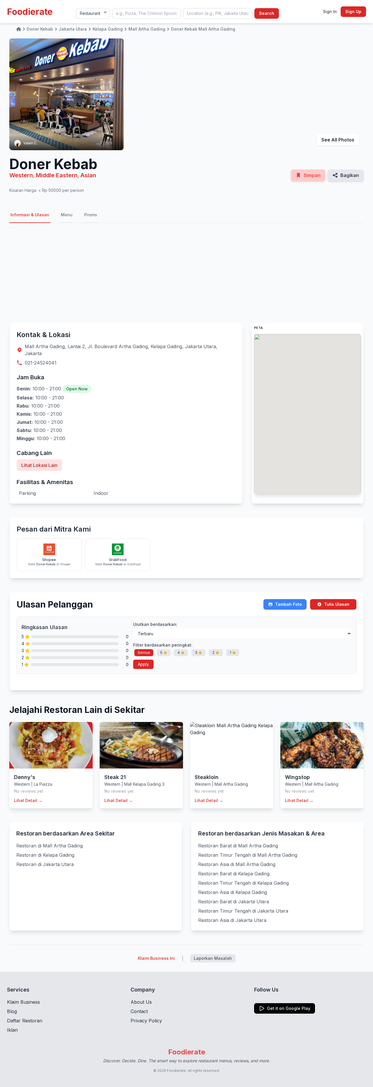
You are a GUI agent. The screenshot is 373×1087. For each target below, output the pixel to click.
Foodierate (30, 11)
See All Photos (337, 140)
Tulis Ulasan (336, 604)
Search (266, 13)
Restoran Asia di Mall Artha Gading (236, 864)
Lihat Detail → (28, 800)
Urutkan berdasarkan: (155, 624)
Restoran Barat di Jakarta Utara (233, 901)
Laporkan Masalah (213, 958)
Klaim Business (23, 1002)
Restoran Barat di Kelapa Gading (234, 874)
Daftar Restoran (24, 1021)
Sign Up (353, 11)
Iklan (12, 1030)
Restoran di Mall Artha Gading (49, 846)
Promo (90, 214)
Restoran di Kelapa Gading (45, 855)
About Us (141, 1002)
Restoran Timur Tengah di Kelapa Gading (243, 883)
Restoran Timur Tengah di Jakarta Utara (243, 911)
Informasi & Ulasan (29, 214)
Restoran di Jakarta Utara (45, 864)
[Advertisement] (186, 273)
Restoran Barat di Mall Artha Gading (238, 846)
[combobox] (146, 13)
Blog (12, 1011)
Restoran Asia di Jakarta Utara (232, 920)
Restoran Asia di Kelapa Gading (232, 892)
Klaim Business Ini (156, 958)
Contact (139, 1011)
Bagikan (349, 175)
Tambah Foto (288, 604)
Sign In (330, 11)
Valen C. (30, 143)
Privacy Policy (146, 1021)
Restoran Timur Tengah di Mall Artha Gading (247, 855)
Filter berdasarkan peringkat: (162, 644)
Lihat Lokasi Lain (39, 465)
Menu (67, 214)
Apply (143, 664)
